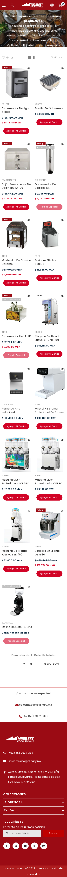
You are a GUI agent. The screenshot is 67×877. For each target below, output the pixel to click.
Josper (38, 104)
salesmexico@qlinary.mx (35, 705)
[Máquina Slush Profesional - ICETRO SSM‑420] (17, 454)
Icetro (38, 332)
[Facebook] (6, 845)
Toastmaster (9, 180)
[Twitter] (34, 845)
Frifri (37, 256)
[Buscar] (12, 5)
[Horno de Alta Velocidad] (17, 383)
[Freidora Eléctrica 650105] (50, 235)
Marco (38, 404)
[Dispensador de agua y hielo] (17, 83)
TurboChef (7, 404)
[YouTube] (25, 845)
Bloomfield (40, 180)
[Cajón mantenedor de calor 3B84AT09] (17, 159)
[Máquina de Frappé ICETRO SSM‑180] (17, 525)
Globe (38, 546)
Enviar (53, 833)
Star (4, 256)
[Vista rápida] (29, 68)
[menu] (4, 5)
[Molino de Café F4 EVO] (17, 601)
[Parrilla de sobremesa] (50, 83)
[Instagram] (16, 845)
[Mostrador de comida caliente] (17, 235)
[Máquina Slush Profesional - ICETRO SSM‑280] (50, 454)
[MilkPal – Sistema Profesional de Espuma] (50, 383)
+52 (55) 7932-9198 (35, 716)
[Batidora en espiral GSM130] (50, 525)
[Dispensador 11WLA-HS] (17, 311)
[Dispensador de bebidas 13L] (50, 159)
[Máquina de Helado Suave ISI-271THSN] (50, 311)
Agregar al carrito (16, 130)
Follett (5, 104)
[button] (30, 58)
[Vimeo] (43, 845)
